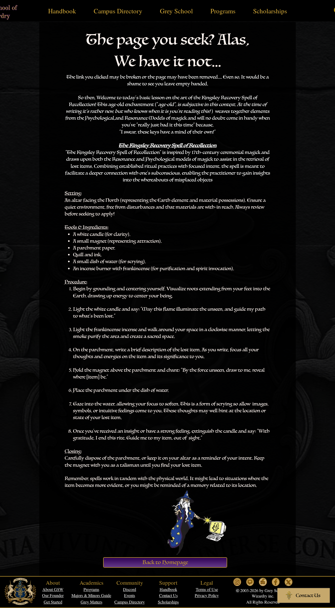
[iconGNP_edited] (250, 582)
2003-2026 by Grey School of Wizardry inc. (264, 593)
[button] (207, 589)
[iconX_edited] (288, 582)
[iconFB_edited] (275, 582)
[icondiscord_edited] (262, 582)
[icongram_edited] (237, 582)
